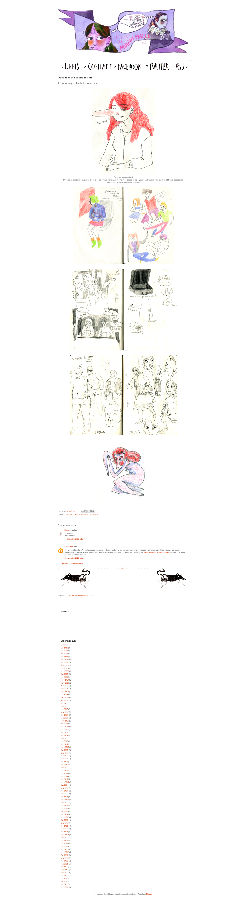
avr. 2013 (64, 814)
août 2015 (64, 738)
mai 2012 (64, 846)
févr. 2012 (64, 855)
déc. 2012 (64, 826)
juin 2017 (64, 709)
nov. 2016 (64, 718)
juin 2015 (64, 741)
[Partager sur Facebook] (90, 511)
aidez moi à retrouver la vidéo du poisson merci (82, 515)
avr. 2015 (64, 744)
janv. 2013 (65, 823)
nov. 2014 (64, 759)
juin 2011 (64, 879)
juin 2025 (64, 668)
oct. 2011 (64, 867)
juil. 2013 (64, 806)
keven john (68, 547)
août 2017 (64, 706)
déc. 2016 (64, 715)
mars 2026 (65, 660)
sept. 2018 (65, 692)
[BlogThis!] (85, 511)
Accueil (123, 568)
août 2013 (64, 803)
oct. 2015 (64, 736)
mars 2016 (65, 727)
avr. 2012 (64, 849)
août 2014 (64, 768)
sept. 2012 (65, 835)
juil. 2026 (64, 648)
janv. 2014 (65, 788)
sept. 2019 (65, 680)
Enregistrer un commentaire (72, 563)
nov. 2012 (64, 829)
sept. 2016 (65, 721)
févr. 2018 (64, 700)
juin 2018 (64, 695)
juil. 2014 (64, 770)
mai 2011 (64, 881)
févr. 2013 (64, 820)
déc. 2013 (64, 791)
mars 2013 (65, 817)
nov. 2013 (64, 794)
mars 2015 (65, 747)
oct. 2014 (64, 762)
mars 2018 (65, 697)
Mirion (68, 511)
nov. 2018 (64, 689)
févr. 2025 (64, 674)
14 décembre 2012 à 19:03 (74, 539)
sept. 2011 (65, 870)
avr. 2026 (64, 657)
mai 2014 (64, 776)
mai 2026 (64, 654)
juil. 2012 (64, 841)
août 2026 (64, 645)
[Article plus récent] (76, 579)
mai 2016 (64, 724)
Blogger (149, 894)
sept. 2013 (65, 800)
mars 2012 (65, 852)
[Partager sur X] (87, 511)
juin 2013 (64, 808)
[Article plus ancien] (170, 579)
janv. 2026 (65, 665)
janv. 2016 (65, 730)
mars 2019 (65, 683)
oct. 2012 (64, 832)
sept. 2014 (65, 765)
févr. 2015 (64, 750)
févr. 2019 (64, 686)
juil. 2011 (64, 876)
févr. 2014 (64, 785)
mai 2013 (64, 811)
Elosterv (67, 530)
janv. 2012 (65, 858)
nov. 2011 (64, 864)
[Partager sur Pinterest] (93, 511)
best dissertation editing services (156, 552)
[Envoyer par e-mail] (82, 511)
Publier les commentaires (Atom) (81, 596)
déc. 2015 (64, 733)
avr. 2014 (64, 779)
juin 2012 (64, 843)
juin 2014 (64, 773)
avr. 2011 (64, 884)
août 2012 (64, 838)
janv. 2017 (65, 712)
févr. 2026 (64, 663)
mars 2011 (65, 887)
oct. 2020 (64, 677)
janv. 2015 (65, 753)
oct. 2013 (64, 797)
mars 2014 (65, 782)
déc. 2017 (64, 703)
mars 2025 (65, 671)
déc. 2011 (64, 861)
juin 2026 (64, 651)
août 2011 (64, 873)
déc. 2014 (64, 756)
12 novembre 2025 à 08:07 (74, 558)
